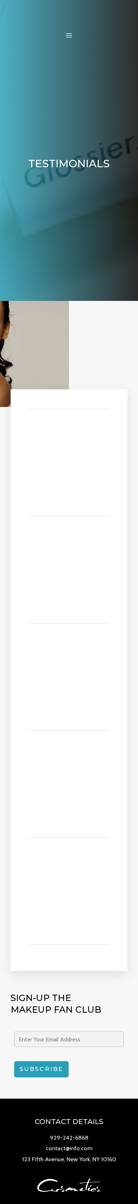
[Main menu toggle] (69, 35)
